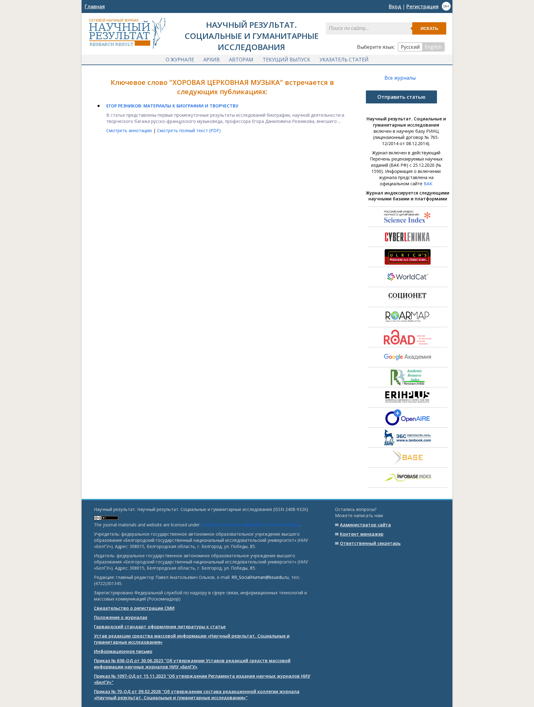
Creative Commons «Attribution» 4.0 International (250, 525)
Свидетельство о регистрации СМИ (134, 608)
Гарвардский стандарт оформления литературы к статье (160, 627)
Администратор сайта (365, 525)
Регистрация (422, 6)
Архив (211, 59)
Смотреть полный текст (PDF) (189, 130)
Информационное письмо (123, 651)
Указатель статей (344, 59)
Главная (95, 6)
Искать (429, 28)
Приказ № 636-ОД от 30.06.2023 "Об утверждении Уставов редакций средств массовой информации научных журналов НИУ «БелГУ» (192, 664)
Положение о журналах (120, 617)
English (433, 47)
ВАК (428, 183)
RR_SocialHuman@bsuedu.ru (260, 577)
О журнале (180, 59)
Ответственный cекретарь (370, 543)
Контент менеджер (362, 534)
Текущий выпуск (286, 59)
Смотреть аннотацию (129, 130)
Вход (395, 6)
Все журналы (400, 77)
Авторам (241, 59)
